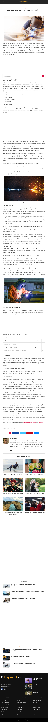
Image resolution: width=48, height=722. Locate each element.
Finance (24, 698)
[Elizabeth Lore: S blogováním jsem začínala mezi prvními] (35, 485)
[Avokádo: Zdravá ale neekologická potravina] (35, 466)
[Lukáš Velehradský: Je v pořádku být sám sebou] (28, 693)
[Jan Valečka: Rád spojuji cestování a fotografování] (28, 686)
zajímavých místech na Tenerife (29, 422)
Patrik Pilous (9, 12)
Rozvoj (8, 698)
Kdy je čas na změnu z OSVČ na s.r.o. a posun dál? (23, 598)
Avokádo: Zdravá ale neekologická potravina (35, 474)
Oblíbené (40, 698)
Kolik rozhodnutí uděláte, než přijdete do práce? (23, 584)
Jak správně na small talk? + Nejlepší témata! (35, 512)
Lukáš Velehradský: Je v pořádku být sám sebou (39, 692)
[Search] (44, 1)
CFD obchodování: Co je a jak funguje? (20, 656)
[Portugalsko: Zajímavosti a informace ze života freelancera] (13, 504)
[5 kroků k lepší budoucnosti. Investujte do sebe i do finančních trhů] (6, 593)
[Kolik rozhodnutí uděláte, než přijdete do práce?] (13, 466)
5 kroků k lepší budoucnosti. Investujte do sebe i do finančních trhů (27, 591)
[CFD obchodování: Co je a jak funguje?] (6, 658)
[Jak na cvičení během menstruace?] (28, 680)
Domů (4, 5)
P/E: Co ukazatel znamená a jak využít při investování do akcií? (26, 649)
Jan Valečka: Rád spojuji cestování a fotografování (38, 685)
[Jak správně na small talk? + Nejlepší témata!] (35, 504)
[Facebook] (2, 689)
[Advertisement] (24, 64)
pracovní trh (13, 428)
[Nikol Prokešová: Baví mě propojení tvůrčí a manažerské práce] (13, 485)
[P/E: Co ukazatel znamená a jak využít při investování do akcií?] (6, 651)
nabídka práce (6, 428)
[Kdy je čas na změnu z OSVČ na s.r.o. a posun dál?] (6, 600)
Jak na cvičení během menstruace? (37, 679)
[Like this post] (10, 433)
